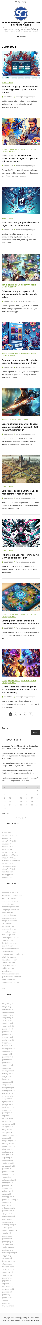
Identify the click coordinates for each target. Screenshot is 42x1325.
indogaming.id (7, 1009)
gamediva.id (7, 1062)
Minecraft (25, 149)
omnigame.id (7, 1132)
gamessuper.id (8, 1034)
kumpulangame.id (9, 1141)
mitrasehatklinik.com (10, 948)
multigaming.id (8, 1266)
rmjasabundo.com (9, 932)
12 (21, 798)
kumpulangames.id (9, 1135)
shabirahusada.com (10, 965)
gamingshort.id (8, 1163)
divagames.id (7, 1043)
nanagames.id (7, 1222)
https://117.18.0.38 (10, 858)
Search (5, 728)
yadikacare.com (8, 968)
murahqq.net (7, 849)
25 (15, 805)
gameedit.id (6, 1177)
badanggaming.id (9, 1180)
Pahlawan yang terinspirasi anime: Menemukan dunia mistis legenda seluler (20, 294)
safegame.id (6, 1110)
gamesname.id (8, 1278)
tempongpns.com (9, 898)
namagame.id (7, 1082)
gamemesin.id (7, 1057)
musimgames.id (8, 1048)
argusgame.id (7, 1101)
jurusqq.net (6, 844)
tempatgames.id (8, 1124)
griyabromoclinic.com (10, 982)
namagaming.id (8, 1012)
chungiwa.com (7, 940)
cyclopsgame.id (8, 1227)
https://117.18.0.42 (10, 846)
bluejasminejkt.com (10, 920)
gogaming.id (7, 1258)
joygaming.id (7, 1219)
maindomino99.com (10, 855)
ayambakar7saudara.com (12, 895)
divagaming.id (7, 1006)
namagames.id (8, 1051)
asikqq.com (6, 832)
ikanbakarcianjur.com (10, 943)
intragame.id (7, 1129)
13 (26, 798)
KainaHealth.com (8, 962)
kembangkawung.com (10, 937)
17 (10, 801)
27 (26, 805)
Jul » (24, 817)
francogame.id (7, 1182)
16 (4, 801)
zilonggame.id (7, 1096)
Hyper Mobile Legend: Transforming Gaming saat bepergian (20, 556)
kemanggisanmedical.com (12, 954)
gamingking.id (7, 1250)
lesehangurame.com (10, 892)
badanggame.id (8, 1196)
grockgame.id (7, 1104)
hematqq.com (7, 872)
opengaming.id (8, 1087)
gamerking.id (7, 1236)
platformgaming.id (9, 1252)
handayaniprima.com (10, 906)
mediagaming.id (8, 1216)
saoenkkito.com (8, 904)
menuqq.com (7, 877)
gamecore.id (7, 1054)
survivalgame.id (8, 1107)
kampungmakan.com (10, 909)
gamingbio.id (7, 1113)
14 (32, 798)
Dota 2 (4, 149)
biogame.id (6, 1138)
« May (18, 817)
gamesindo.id (7, 1029)
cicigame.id (6, 1194)
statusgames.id (8, 1289)
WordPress (34, 1320)
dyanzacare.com (8, 979)
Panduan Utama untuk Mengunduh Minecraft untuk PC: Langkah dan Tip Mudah (20, 779)
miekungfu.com (8, 926)
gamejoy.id (6, 1233)
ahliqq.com (6, 838)
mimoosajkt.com (8, 934)
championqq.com (9, 866)
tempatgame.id (8, 1143)
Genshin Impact (14, 149)
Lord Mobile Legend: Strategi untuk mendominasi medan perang (20, 492)
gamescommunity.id (10, 1199)
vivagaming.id (7, 1015)
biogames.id (7, 1115)
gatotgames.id (7, 1152)
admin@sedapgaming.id (25, 97)
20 (26, 801)
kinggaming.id (7, 1255)
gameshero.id (7, 1023)
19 (21, 801)
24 (10, 805)
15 (37, 798)
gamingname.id (8, 1247)
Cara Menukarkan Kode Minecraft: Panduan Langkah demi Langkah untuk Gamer (19, 764)
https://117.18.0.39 (10, 841)
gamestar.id (6, 1068)
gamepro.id (6, 1300)
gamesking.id (7, 1275)
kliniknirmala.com (9, 957)
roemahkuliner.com (10, 901)
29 (37, 805)
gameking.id (7, 1294)
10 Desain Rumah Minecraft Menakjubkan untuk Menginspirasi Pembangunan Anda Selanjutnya (18, 755)
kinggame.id (7, 1303)
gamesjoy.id (6, 1202)
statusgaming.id (8, 1269)
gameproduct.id (8, 1174)
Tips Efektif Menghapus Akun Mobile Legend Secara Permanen (20, 224)
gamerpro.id (7, 1238)
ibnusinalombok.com (10, 974)
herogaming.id (7, 1003)
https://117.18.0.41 (10, 852)
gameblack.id (7, 1185)
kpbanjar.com (7, 951)
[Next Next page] (30, 714)
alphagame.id (7, 1191)
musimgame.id (8, 1071)
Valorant (12, 151)
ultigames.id (7, 1283)
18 (15, 801)
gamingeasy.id (7, 1241)
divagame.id (7, 1079)
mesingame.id (7, 1073)
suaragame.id (7, 1127)
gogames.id (6, 1280)
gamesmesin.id (8, 1026)
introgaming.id (8, 1121)
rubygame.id (7, 1099)
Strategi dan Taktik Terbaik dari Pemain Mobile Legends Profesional (20, 622)
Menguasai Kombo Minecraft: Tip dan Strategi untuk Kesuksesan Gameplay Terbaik (20, 747)
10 (10, 798)
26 (21, 805)
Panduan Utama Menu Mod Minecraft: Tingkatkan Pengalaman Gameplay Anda (18, 772)
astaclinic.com (7, 971)
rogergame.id (7, 1188)
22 (37, 801)
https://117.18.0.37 (10, 863)
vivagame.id (6, 1076)
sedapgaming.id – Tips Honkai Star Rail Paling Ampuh (21, 23)
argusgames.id (7, 1093)
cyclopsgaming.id (9, 1224)
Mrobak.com (7, 923)
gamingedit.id (7, 1160)
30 (4, 808)
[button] (21, 36)
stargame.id (6, 1085)
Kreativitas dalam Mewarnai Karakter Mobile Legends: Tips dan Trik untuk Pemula (20, 158)
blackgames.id (7, 1155)
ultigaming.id (7, 1264)
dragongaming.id (8, 1261)
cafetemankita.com (9, 929)
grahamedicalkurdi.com (11, 976)
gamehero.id (7, 1059)
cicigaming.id (7, 1157)
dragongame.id (8, 1306)
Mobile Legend (7, 82)
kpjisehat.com (7, 946)
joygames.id (6, 1205)
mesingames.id (8, 1040)
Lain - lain (12, 420)
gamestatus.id (7, 1297)
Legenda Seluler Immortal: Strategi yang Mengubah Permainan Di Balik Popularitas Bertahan (20, 426)
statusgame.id (7, 1020)
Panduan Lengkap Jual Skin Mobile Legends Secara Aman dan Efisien (20, 361)
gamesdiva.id (7, 1031)
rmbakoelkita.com (9, 915)
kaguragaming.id (8, 1244)
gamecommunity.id (9, 1230)
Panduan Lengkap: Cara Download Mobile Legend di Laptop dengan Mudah (20, 89)
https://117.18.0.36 (10, 835)
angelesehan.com (9, 918)
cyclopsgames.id (8, 1208)
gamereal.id (6, 1169)
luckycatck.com (8, 912)
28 (32, 805)
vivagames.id (7, 1045)
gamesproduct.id (8, 1146)
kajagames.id (7, 1213)
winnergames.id (8, 1090)
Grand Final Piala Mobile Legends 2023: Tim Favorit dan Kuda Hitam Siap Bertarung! (19, 689)
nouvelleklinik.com (9, 960)
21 (32, 801)
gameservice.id (8, 1171)
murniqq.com (7, 874)
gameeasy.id (7, 1292)
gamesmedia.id (8, 1210)
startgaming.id (7, 1017)
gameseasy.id (7, 1272)
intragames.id (7, 1118)
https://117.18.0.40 (10, 869)
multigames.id (7, 1286)
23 (4, 805)
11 (15, 798)
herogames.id (7, 1037)
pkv (3, 988)
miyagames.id (7, 1149)
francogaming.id (8, 1166)
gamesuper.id (7, 1065)
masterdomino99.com (11, 860)
